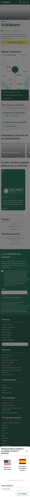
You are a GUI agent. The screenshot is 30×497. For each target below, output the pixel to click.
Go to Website (22, 494)
